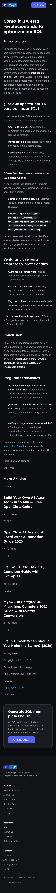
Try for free (38, 5)
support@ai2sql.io (13, 687)
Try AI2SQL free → (22, 739)
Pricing (6, 813)
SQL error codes (11, 841)
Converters (8, 836)
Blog (5, 827)
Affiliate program (11, 860)
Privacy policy (10, 864)
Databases (8, 808)
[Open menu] (51, 5)
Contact (7, 855)
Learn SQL (8, 832)
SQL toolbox (9, 799)
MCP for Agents (11, 790)
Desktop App (9, 804)
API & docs (8, 795)
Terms (6, 869)
